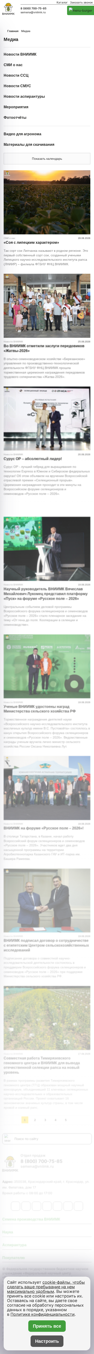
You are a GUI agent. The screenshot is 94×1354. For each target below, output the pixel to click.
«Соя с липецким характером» (31, 242)
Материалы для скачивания (29, 144)
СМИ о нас (13, 65)
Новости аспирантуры (24, 96)
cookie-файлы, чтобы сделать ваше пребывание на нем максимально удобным (46, 1287)
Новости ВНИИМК (20, 54)
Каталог (62, 2)
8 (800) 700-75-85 (34, 8)
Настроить (47, 1341)
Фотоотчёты (15, 117)
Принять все (47, 1326)
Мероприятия (16, 107)
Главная (12, 31)
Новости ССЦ (16, 75)
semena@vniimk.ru (33, 12)
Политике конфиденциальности (42, 1314)
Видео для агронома (22, 134)
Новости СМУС (17, 86)
